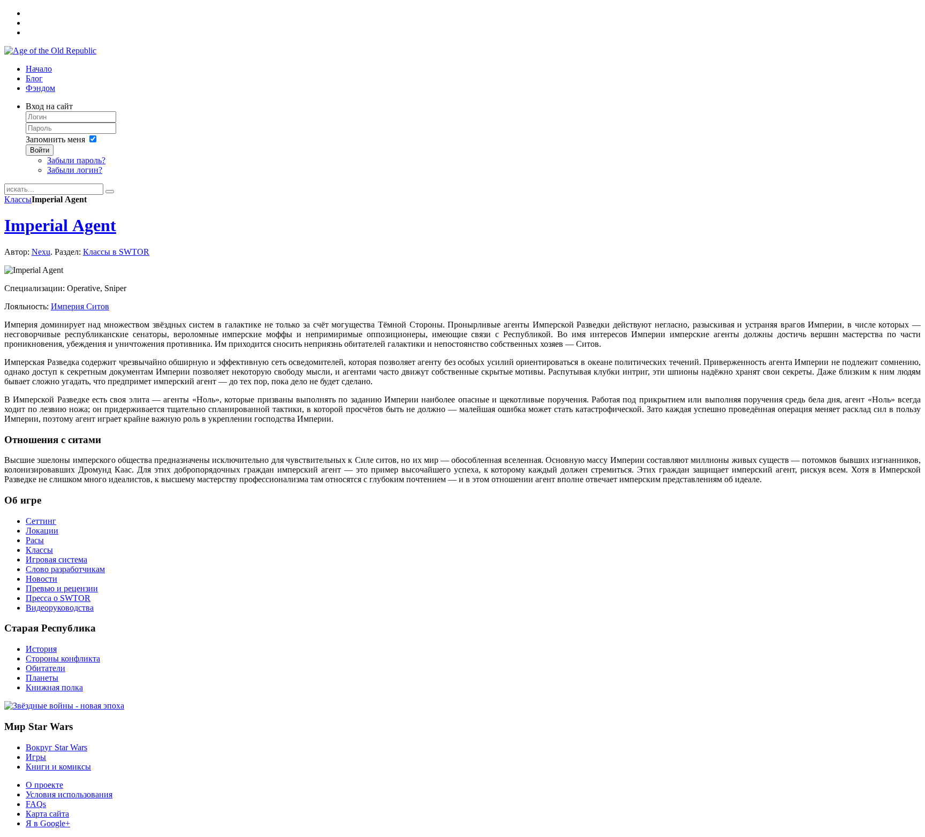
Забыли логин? (74, 169)
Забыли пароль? (76, 160)
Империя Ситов (80, 306)
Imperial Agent (60, 225)
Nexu (41, 251)
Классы (18, 199)
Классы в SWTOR (116, 251)
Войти (39, 150)
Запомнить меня (55, 139)
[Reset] (109, 191)
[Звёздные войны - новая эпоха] (64, 705)
